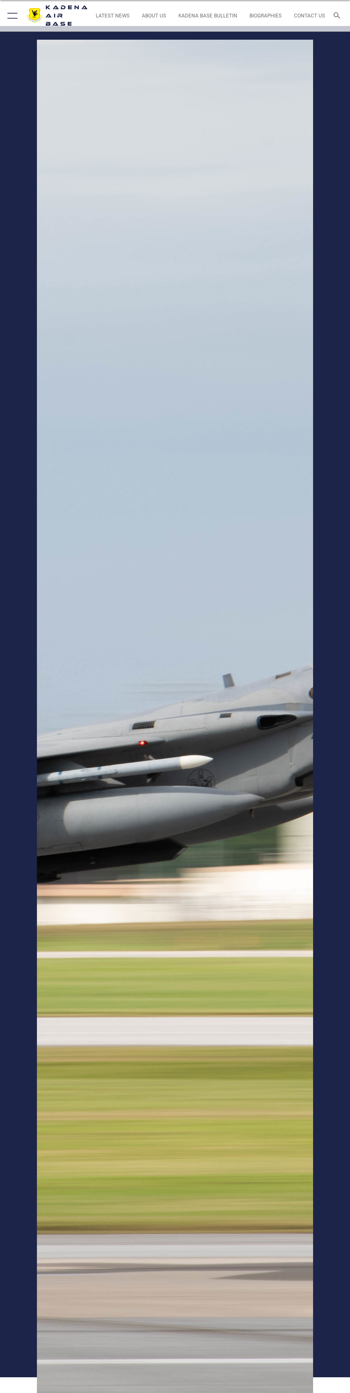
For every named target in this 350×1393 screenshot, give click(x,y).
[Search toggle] (338, 16)
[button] (11, 15)
